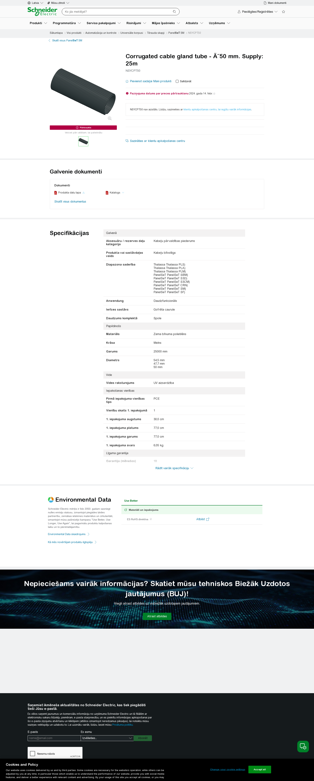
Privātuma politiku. (122, 724)
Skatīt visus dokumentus (70, 201)
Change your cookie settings (227, 769)
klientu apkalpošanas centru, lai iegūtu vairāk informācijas (217, 109)
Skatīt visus (67, 40)
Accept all (260, 769)
